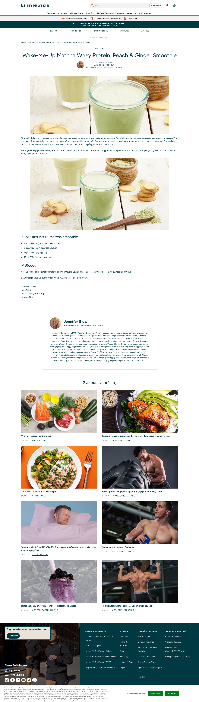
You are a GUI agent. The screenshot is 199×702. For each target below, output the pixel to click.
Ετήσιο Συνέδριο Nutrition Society (105, 352)
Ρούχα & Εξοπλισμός (125, 644)
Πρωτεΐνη (51, 13)
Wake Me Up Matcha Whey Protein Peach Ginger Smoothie (68, 42)
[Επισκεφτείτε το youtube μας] (23, 680)
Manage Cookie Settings (136, 693)
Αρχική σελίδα (26, 42)
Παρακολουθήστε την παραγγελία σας (101, 657)
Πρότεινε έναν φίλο (174, 649)
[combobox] (126, 5)
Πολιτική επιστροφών (94, 646)
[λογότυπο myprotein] (35, 5)
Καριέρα (141, 677)
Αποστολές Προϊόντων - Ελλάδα (99, 662)
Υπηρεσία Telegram (173, 642)
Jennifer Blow (76, 321)
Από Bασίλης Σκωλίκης (124, 496)
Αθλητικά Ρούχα (76, 13)
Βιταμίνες (90, 13)
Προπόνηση (76, 31)
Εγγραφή (13, 636)
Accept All (172, 693)
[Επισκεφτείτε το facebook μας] (12, 680)
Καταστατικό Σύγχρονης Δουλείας (148, 649)
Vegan (129, 13)
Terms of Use (81, 700)
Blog (35, 42)
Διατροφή (62, 13)
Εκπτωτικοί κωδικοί (173, 636)
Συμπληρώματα (101, 31)
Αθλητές (145, 31)
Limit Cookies (155, 693)
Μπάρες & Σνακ (126, 662)
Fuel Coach (157, 5)
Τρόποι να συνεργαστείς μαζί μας (150, 669)
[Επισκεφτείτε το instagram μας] (7, 680)
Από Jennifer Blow (104, 65)
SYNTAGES (99, 48)
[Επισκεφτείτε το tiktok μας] (18, 680)
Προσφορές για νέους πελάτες (177, 657)
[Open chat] (34, 680)
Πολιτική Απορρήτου (146, 657)
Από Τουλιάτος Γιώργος (123, 551)
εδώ (90, 358)
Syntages (41, 42)
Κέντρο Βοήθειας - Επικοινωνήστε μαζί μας (100, 638)
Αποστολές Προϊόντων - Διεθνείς (99, 651)
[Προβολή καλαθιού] (174, 5)
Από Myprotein (39, 440)
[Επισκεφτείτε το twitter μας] (29, 680)
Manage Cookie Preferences (17, 665)
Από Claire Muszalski (123, 440)
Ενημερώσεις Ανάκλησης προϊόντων (100, 668)
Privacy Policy (69, 700)
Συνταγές (124, 31)
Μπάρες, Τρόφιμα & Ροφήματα (110, 13)
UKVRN (74, 333)
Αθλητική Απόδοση (143, 13)
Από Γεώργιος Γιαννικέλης (45, 610)
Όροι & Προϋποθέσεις (147, 662)
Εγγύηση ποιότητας (146, 642)
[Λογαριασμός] (167, 5)
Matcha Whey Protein (48, 150)
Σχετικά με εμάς (144, 636)
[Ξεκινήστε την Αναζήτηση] (92, 5)
